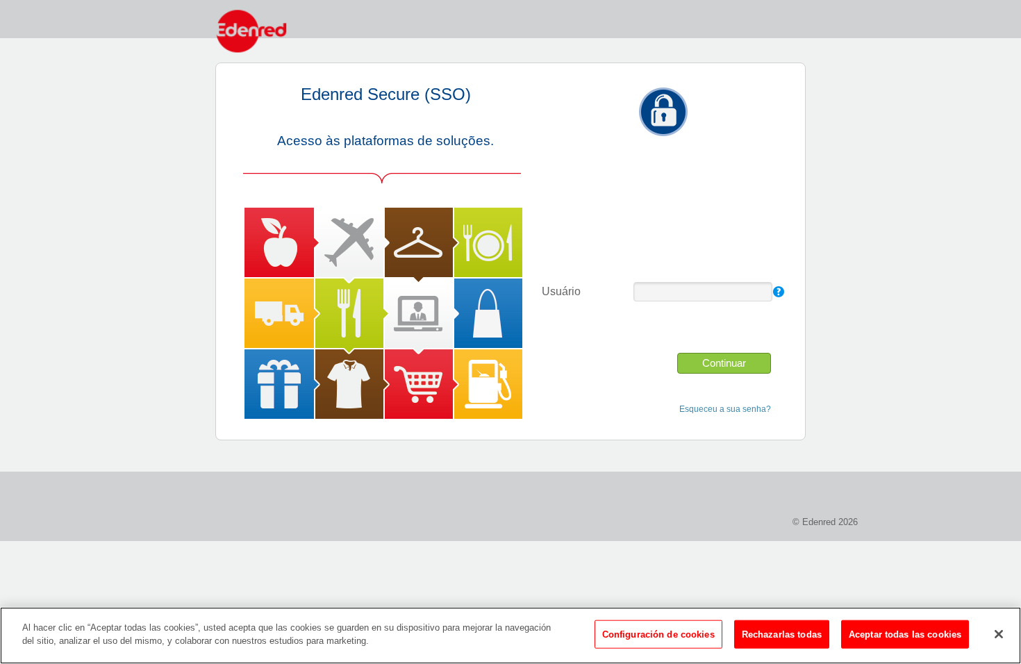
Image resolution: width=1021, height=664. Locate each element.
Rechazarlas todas (782, 634)
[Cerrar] (998, 634)
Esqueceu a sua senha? (725, 409)
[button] (724, 363)
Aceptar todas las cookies (905, 634)
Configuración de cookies (658, 634)
